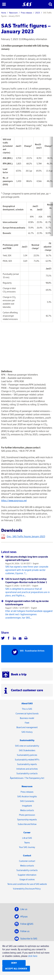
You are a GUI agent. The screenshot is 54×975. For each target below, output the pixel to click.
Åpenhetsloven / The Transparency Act (27, 778)
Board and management (27, 727)
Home (3, 13)
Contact (27, 855)
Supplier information (27, 874)
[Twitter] (3, 638)
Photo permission (27, 815)
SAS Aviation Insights (27, 796)
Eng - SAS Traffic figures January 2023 (26, 536)
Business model (27, 718)
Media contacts (27, 810)
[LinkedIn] (14, 638)
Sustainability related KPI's (27, 759)
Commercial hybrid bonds (27, 713)
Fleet (27, 722)
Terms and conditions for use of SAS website (27, 884)
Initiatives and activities (27, 768)
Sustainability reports (27, 764)
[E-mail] (20, 638)
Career (27, 832)
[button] (4, 4)
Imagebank (27, 805)
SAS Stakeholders (27, 750)
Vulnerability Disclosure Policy (27, 888)
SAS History (27, 732)
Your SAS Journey (27, 847)
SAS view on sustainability (27, 745)
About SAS (27, 703)
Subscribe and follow (27, 824)
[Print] (26, 638)
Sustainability (27, 740)
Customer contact (27, 861)
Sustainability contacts (27, 773)
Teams (27, 842)
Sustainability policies (27, 755)
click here (32, 956)
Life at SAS (27, 838)
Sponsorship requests (27, 819)
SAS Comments (27, 801)
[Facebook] (8, 638)
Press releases (26, 13)
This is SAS (27, 709)
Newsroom (13, 13)
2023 (37, 13)
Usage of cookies (27, 879)
